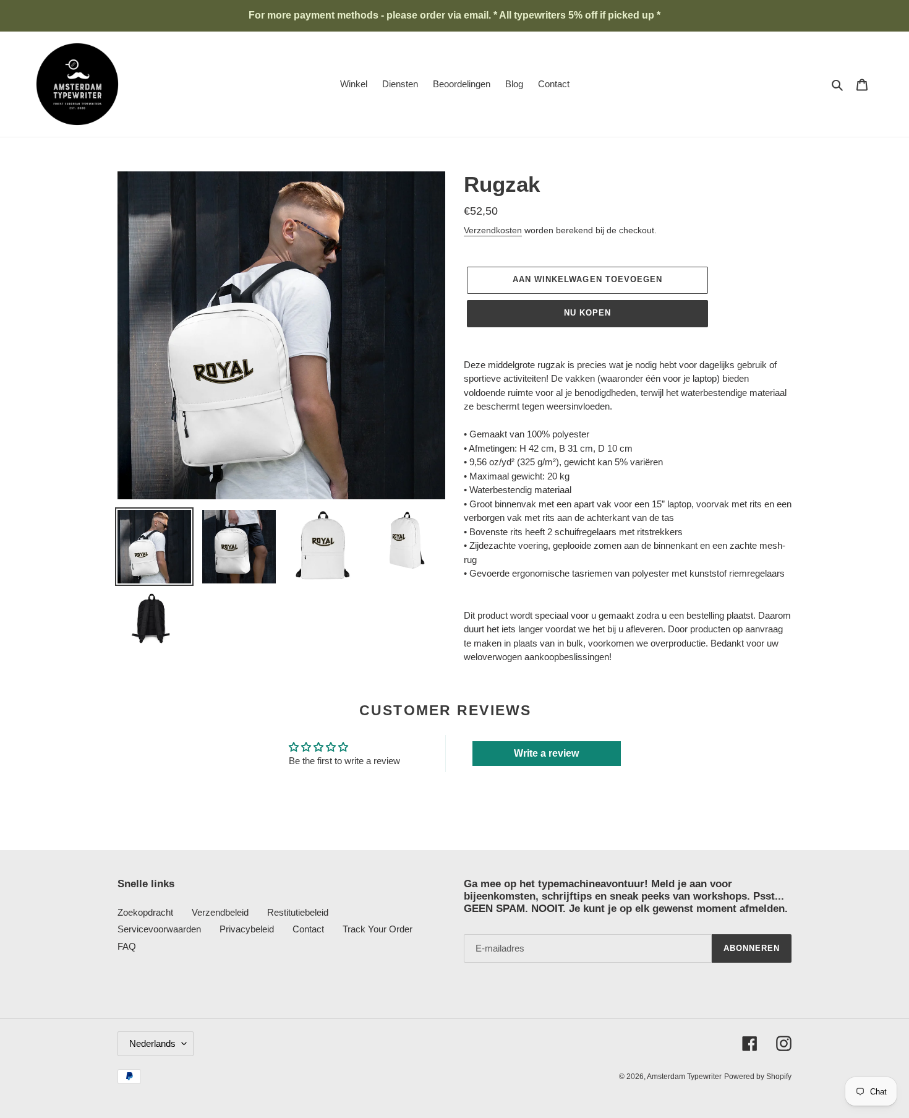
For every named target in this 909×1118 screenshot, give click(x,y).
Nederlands (152, 1043)
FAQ (126, 946)
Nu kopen (587, 312)
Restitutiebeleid (297, 912)
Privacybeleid (247, 929)
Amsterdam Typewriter (684, 1076)
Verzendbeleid (220, 912)
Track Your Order (377, 929)
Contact (308, 929)
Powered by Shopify (758, 1076)
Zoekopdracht (145, 912)
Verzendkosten (493, 230)
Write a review (546, 753)
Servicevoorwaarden (159, 929)
